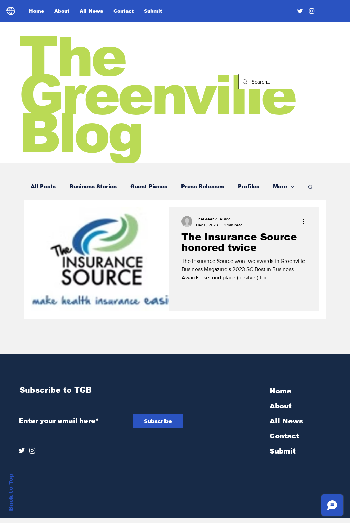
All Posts (43, 186)
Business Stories (93, 186)
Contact (284, 436)
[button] (310, 187)
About (281, 406)
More (280, 186)
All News (286, 421)
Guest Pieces (148, 186)
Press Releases (202, 186)
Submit (283, 451)
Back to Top (11, 492)
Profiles (248, 186)
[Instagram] (311, 11)
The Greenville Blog (157, 95)
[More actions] (305, 221)
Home (280, 391)
